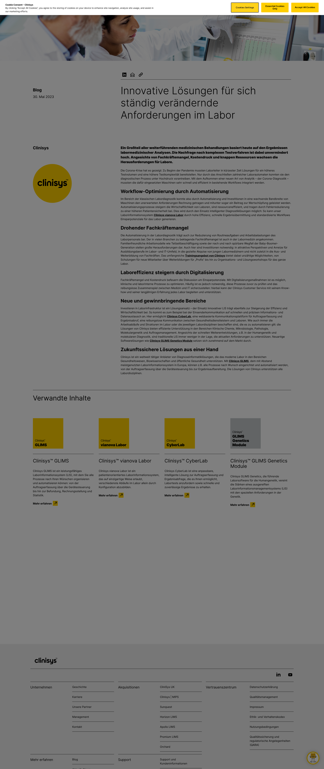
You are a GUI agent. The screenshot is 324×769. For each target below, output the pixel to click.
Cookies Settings (245, 7)
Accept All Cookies (305, 7)
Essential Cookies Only (274, 7)
